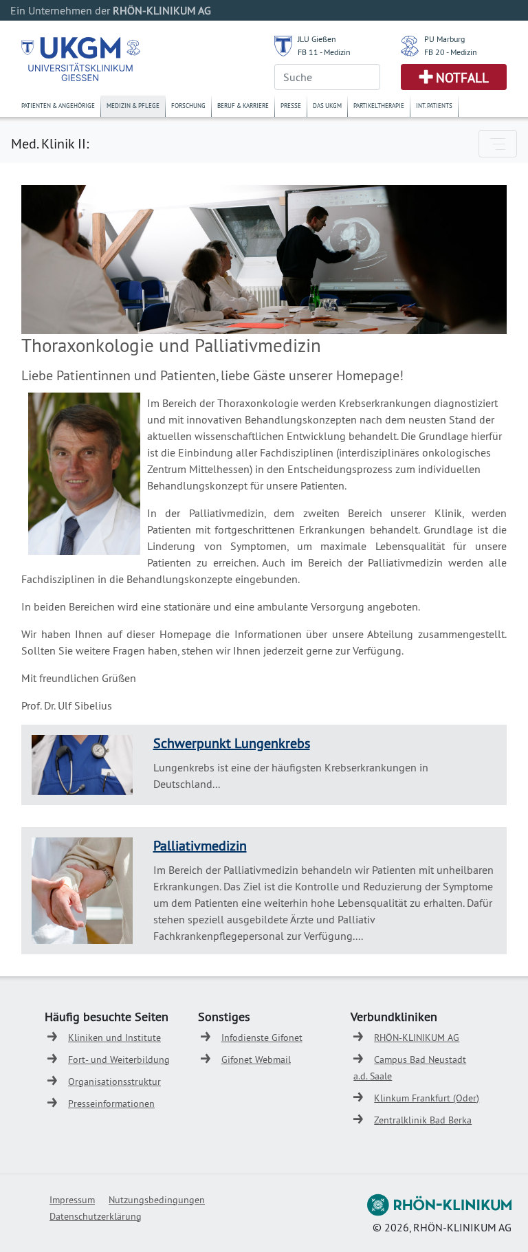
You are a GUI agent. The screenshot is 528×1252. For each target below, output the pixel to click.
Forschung (188, 105)
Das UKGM (327, 105)
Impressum (72, 1200)
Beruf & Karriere (243, 105)
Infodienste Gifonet (261, 1037)
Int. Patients (434, 105)
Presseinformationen (111, 1103)
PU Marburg (444, 39)
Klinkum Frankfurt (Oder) (426, 1098)
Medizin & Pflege (133, 105)
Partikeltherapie (378, 105)
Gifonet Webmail (256, 1059)
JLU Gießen (317, 39)
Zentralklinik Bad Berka (423, 1120)
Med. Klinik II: (50, 143)
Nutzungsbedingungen (157, 1200)
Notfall (462, 77)
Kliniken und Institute (114, 1037)
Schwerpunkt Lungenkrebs (231, 742)
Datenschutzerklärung (96, 1216)
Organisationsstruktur (114, 1081)
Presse (290, 105)
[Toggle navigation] (497, 143)
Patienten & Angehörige (58, 105)
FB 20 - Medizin (450, 52)
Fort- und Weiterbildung (119, 1059)
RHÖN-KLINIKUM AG (416, 1037)
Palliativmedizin (200, 845)
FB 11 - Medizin (324, 52)
